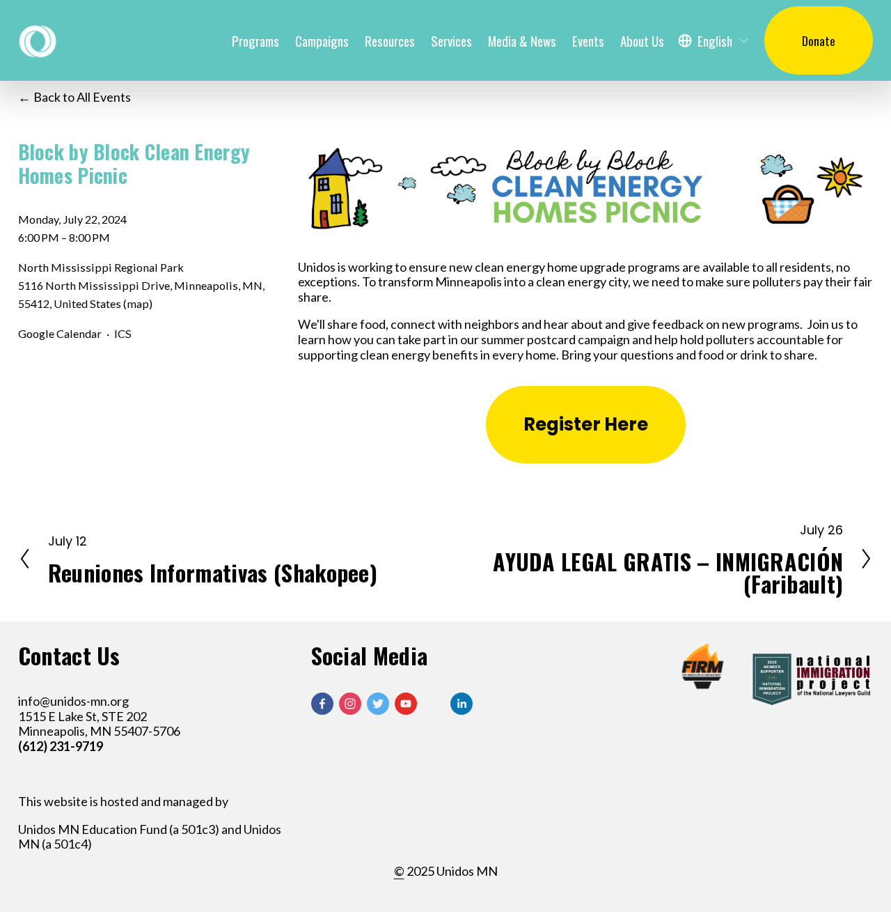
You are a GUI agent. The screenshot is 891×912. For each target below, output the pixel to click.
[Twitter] (378, 704)
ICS (123, 333)
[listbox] (714, 40)
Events (588, 40)
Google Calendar (60, 333)
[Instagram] (350, 704)
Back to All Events (82, 97)
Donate (818, 40)
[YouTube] (406, 704)
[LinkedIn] (461, 704)
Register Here (585, 424)
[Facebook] (322, 704)
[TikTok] (434, 704)
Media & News (522, 40)
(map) (137, 303)
